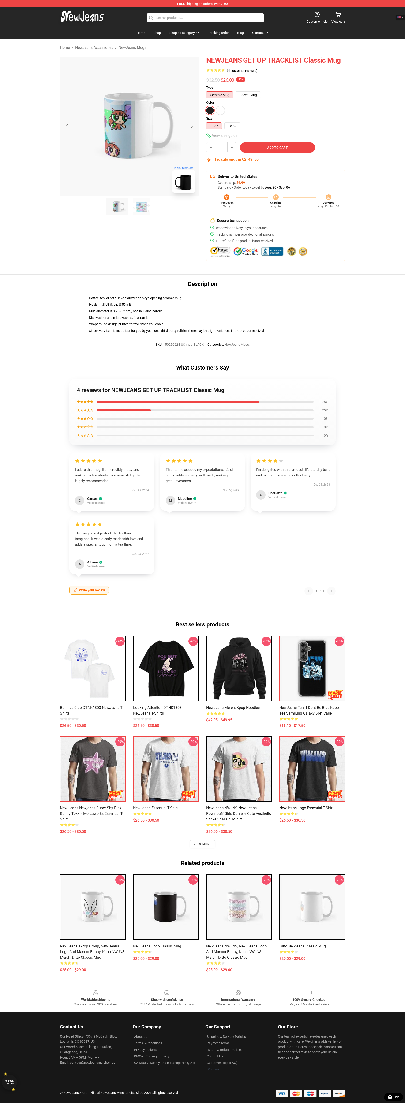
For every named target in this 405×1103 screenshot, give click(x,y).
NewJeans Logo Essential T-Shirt (306, 808)
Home (65, 47)
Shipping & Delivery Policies (226, 1036)
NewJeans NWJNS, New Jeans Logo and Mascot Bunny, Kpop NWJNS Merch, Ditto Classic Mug (236, 952)
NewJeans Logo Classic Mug (157, 946)
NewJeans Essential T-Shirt (155, 808)
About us (140, 1036)
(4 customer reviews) (242, 71)
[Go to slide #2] (141, 206)
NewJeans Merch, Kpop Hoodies (233, 707)
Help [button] (396, 1097)
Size (209, 118)
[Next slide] (191, 126)
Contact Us (215, 1056)
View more (203, 844)
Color (210, 102)
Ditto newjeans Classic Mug (302, 946)
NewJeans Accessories (94, 47)
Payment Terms (218, 1043)
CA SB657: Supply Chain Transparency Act (164, 1063)
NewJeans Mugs (132, 47)
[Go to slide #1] (117, 206)
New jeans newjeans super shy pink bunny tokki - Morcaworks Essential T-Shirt (91, 813)
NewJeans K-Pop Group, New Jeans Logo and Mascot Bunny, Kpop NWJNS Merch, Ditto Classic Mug (92, 952)
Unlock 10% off (9, 1082)
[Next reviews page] (331, 591)
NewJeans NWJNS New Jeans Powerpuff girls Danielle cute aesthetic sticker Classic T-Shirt (238, 813)
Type (210, 87)
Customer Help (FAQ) (222, 1063)
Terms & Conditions (148, 1043)
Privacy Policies (145, 1050)
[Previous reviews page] (308, 591)
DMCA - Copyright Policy (151, 1056)
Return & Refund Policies (224, 1050)
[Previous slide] (67, 126)
